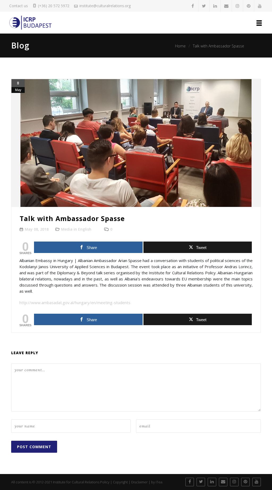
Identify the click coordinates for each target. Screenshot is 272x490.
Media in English (76, 229)
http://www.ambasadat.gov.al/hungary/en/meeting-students (74, 302)
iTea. (159, 482)
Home (180, 45)
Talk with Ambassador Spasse (218, 45)
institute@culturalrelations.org (105, 5)
